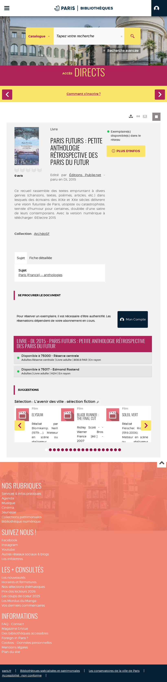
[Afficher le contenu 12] (91, 449)
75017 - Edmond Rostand (60, 369)
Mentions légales (15, 647)
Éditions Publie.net (85, 175)
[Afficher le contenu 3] (54, 449)
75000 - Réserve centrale (60, 356)
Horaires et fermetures (19, 582)
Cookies (8, 643)
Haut (161, 463)
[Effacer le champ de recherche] (122, 36)
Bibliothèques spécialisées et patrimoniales (50, 670)
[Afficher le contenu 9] (78, 449)
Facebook (9, 540)
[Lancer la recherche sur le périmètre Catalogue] (132, 36)
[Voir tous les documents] (98, 402)
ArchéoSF (41, 234)
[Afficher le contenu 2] (50, 449)
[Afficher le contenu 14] (99, 449)
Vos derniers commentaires (23, 605)
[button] (159, 8)
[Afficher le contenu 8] (74, 449)
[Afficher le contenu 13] (95, 449)
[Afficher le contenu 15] (103, 449)
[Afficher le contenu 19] (119, 449)
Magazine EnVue (15, 629)
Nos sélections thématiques (23, 587)
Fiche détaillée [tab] (40, 258)
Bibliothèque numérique (21, 521)
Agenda (8, 498)
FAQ (5, 624)
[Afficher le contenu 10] (82, 449)
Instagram (10, 545)
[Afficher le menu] (7, 8)
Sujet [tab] (21, 258)
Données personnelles (34, 643)
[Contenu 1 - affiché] (46, 449)
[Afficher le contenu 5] (62, 449)
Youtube (8, 549)
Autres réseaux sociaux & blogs (25, 554)
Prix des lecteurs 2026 (19, 591)
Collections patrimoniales (22, 517)
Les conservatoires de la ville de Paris (114, 670)
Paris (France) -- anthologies (40, 275)
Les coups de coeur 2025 (21, 596)
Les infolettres (12, 559)
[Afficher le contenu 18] (115, 449)
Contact (17, 624)
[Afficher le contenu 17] (111, 449)
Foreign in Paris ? (15, 638)
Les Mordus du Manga (19, 601)
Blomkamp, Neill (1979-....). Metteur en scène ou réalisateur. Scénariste (45, 437)
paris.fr (6, 670)
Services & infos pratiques (21, 494)
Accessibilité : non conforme (22, 675)
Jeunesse (9, 512)
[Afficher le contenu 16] (107, 449)
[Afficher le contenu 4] (58, 449)
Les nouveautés (13, 578)
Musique (8, 503)
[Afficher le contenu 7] (70, 449)
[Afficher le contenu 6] (66, 449)
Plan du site (11, 652)
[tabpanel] (60, 273)
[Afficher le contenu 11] (87, 449)
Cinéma (8, 508)
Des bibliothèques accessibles (25, 633)
